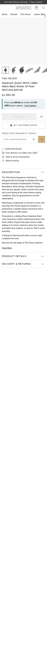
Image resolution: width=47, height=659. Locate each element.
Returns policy (12, 161)
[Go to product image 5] (37, 70)
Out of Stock (19, 117)
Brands (14, 14)
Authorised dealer (13, 149)
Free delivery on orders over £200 (21, 153)
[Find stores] (41, 139)
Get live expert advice (25, 125)
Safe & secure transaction (18, 157)
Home (5, 14)
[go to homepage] (23, 7)
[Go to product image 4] (29, 70)
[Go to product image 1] (5, 70)
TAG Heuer (25, 14)
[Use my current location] (33, 139)
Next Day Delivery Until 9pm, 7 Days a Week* (23, 2)
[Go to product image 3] (21, 70)
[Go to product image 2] (13, 70)
